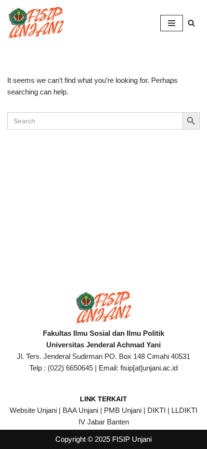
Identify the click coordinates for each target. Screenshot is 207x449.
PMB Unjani (123, 410)
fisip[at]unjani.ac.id (149, 368)
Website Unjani (33, 410)
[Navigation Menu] (171, 23)
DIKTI (156, 410)
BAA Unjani (80, 410)
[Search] (191, 22)
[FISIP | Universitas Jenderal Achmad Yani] (36, 23)
